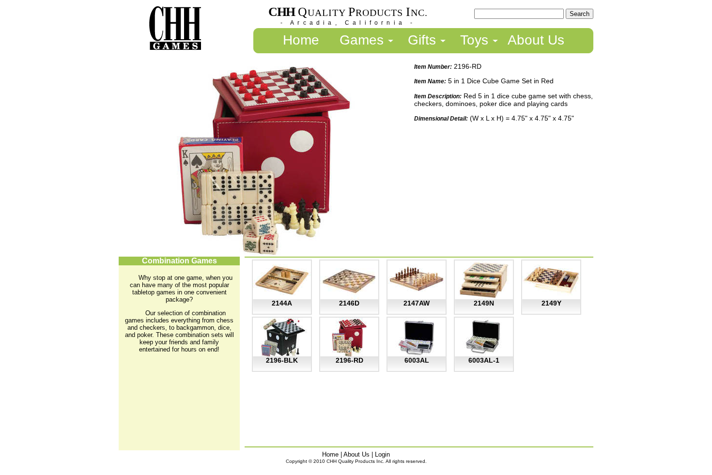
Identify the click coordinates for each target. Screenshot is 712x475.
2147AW (416, 303)
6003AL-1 (483, 360)
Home (301, 39)
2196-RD (349, 360)
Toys (474, 39)
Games (362, 39)
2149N (484, 303)
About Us (536, 39)
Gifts (422, 39)
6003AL (416, 360)
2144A (282, 303)
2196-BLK (282, 360)
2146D (349, 303)
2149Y (551, 303)
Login (382, 454)
